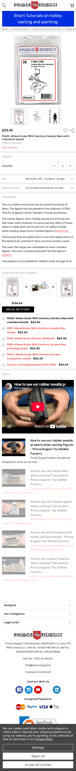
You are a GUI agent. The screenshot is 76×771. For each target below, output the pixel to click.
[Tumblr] (47, 690)
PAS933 (6, 255)
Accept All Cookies (38, 765)
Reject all (38, 756)
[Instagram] (29, 690)
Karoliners (61, 230)
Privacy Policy (43, 739)
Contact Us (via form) (38, 672)
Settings (38, 747)
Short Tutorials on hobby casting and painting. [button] (38, 18)
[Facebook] (19, 690)
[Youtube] (38, 690)
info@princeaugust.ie (38, 665)
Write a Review (10, 148)
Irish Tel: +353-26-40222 (38, 658)
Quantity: (7, 165)
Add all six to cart (18, 309)
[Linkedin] (57, 690)
